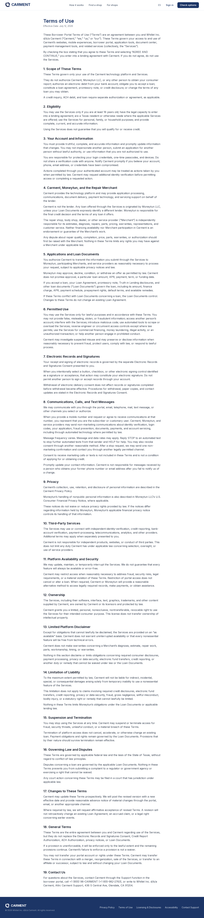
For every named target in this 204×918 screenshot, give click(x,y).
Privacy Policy (107, 907)
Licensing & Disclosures (148, 907)
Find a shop (95, 5)
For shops (112, 5)
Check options (188, 5)
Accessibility (171, 907)
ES (159, 5)
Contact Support (190, 907)
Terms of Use (125, 907)
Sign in (170, 5)
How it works (76, 5)
